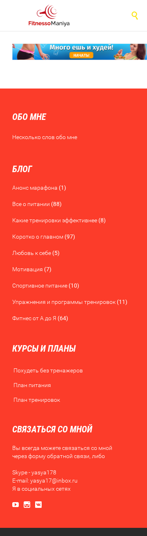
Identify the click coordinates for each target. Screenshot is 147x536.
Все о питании (31, 204)
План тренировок (36, 399)
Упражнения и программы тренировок (64, 302)
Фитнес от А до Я (34, 318)
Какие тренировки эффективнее (54, 220)
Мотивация (27, 269)
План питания (32, 385)
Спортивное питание (39, 285)
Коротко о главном (37, 236)
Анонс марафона (35, 187)
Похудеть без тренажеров (48, 370)
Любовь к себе (31, 253)
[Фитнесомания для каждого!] (49, 15)
